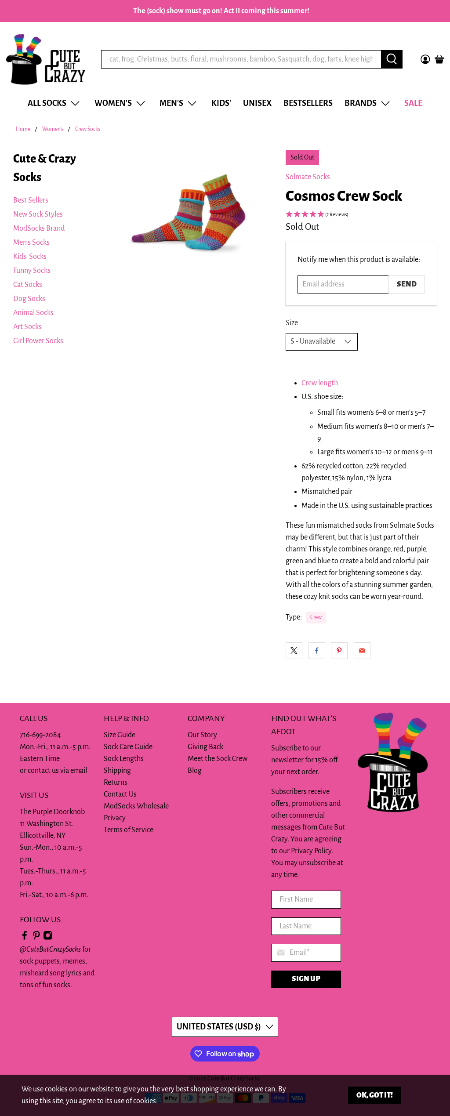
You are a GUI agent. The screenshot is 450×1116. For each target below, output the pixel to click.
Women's (113, 103)
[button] (361, 215)
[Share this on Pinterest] (339, 650)
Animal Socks (33, 313)
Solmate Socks (308, 177)
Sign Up (306, 979)
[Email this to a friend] (362, 650)
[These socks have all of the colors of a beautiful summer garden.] (190, 214)
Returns (115, 782)
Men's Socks (31, 242)
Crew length (319, 383)
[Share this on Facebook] (316, 650)
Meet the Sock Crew (217, 759)
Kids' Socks (30, 257)
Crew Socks (87, 129)
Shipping (117, 771)
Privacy (115, 818)
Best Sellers (30, 200)
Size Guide (119, 735)
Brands (361, 103)
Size (292, 323)
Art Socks (27, 327)
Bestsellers (308, 103)
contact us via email (57, 771)
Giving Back (205, 747)
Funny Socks (32, 271)
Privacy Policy (311, 851)
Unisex (257, 103)
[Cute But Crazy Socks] (45, 59)
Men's (171, 103)
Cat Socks (27, 285)
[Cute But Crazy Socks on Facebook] (24, 938)
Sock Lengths (124, 759)
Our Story (202, 735)
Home (23, 129)
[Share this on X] (294, 650)
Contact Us (120, 794)
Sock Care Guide (128, 747)
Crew (316, 617)
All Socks (47, 103)
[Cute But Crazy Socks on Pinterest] (36, 938)
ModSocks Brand (39, 228)
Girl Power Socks (38, 341)
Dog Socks (29, 299)
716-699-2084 (40, 735)
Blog (195, 771)
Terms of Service (128, 830)
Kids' (221, 103)
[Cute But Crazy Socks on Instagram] (48, 938)
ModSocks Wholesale (136, 806)
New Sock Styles (38, 214)
